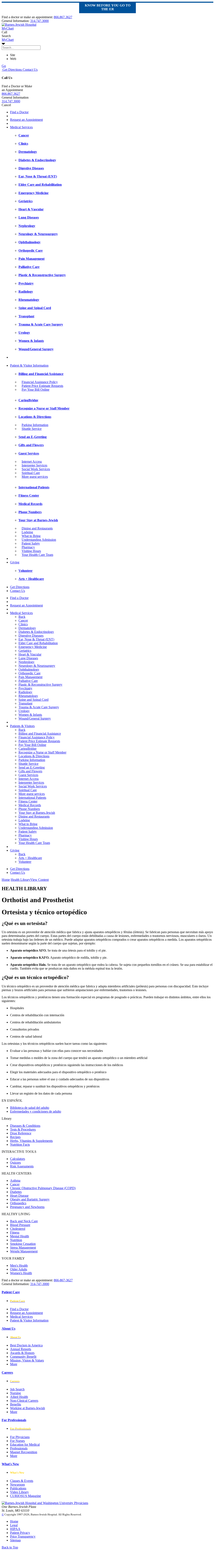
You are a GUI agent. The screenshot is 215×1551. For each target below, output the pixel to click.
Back (21, 616)
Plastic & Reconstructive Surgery (40, 684)
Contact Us (30, 69)
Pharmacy (28, 547)
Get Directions (12, 69)
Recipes (15, 1137)
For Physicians (20, 1437)
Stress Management (23, 1247)
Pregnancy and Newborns (27, 1207)
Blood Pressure (20, 1225)
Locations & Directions (33, 756)
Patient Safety (31, 543)
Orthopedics (18, 1203)
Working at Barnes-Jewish (27, 1408)
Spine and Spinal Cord (33, 699)
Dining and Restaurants (37, 528)
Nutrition (16, 1240)
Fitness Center (27, 801)
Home (6, 879)
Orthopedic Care (29, 673)
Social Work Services (36, 469)
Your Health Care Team (37, 555)
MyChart (8, 39)
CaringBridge (27, 748)
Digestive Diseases (30, 635)
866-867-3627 (63, 1280)
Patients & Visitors (22, 726)
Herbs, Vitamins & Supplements (31, 1141)
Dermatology (27, 628)
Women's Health (21, 1273)
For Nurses (17, 1441)
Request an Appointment (26, 119)
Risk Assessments (22, 1166)
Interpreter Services (34, 465)
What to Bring (31, 536)
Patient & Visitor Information (29, 365)
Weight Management (24, 1251)
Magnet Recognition (23, 1452)
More (13, 1364)
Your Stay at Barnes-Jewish (36, 812)
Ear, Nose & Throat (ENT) (36, 639)
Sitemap (15, 1540)
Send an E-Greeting (31, 767)
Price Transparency (22, 1536)
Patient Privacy (20, 1532)
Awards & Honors (22, 1353)
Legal (14, 1525)
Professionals (19, 1448)
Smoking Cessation (23, 1244)
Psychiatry (25, 688)
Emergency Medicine (32, 647)
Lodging (27, 532)
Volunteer (24, 861)
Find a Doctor (19, 112)
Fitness (14, 1232)
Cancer (23, 620)
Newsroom (17, 1484)
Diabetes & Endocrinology (36, 632)
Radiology (25, 692)
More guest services (35, 476)
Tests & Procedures (23, 1129)
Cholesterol (17, 1228)
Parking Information (35, 425)
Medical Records (29, 805)
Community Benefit (23, 1356)
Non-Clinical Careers (24, 1400)
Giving (14, 562)
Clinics (23, 624)
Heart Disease (19, 1195)
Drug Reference (20, 1133)
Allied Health (19, 1397)
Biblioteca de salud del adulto (29, 1107)
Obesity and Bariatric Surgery (30, 1199)
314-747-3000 (39, 1284)
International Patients (32, 797)
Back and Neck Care (24, 1221)
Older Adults (18, 1269)
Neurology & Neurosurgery (36, 665)
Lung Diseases (28, 658)
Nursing (15, 1393)
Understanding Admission (39, 539)
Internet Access (32, 461)
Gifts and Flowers (30, 771)
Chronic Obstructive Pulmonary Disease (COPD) (43, 1188)
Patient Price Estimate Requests (42, 386)
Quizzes (15, 1162)
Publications (18, 1488)
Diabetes (16, 1192)
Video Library (19, 1492)
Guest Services (28, 775)
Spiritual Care (31, 473)
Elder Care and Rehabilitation (38, 643)
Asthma (15, 1180)
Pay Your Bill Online (35, 389)
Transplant (25, 703)
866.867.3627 (63, 17)
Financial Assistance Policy (40, 382)
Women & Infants (30, 714)
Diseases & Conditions (25, 1125)
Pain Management (30, 677)
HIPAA (15, 1529)
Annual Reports (20, 1349)
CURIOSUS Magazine (25, 1496)
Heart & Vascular (29, 654)
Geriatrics (24, 650)
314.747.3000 (39, 21)
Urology (24, 711)
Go (4, 66)
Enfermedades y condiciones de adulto (35, 1111)
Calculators (17, 1159)
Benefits (15, 1404)
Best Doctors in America (26, 1345)
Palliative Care (28, 681)
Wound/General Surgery (34, 718)
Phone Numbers (29, 809)
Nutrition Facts (20, 1144)
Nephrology (26, 662)
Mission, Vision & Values (27, 1360)
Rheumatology (28, 696)
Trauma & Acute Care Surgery (38, 707)
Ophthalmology (28, 669)
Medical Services (21, 127)
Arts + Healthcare (30, 858)
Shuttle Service (32, 428)
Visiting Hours (31, 551)
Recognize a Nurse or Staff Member (42, 752)
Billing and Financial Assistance (39, 733)
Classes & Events (21, 1481)
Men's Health (19, 1265)
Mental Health (19, 1236)
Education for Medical (25, 1444)
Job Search (17, 1389)
